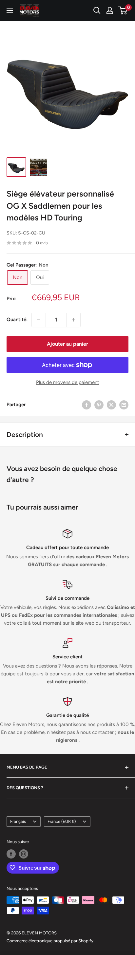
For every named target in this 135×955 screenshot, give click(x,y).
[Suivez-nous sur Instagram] (23, 854)
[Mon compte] (109, 10)
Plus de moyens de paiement (67, 382)
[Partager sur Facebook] (86, 404)
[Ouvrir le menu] (10, 10)
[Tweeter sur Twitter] (111, 404)
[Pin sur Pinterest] (99, 404)
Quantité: (17, 319)
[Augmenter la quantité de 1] (73, 320)
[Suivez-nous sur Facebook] (11, 854)
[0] (123, 10)
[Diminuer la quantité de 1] (39, 320)
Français (18, 821)
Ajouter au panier (67, 344)
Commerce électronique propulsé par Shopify (50, 940)
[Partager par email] (123, 404)
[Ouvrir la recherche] (97, 10)
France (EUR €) (62, 821)
